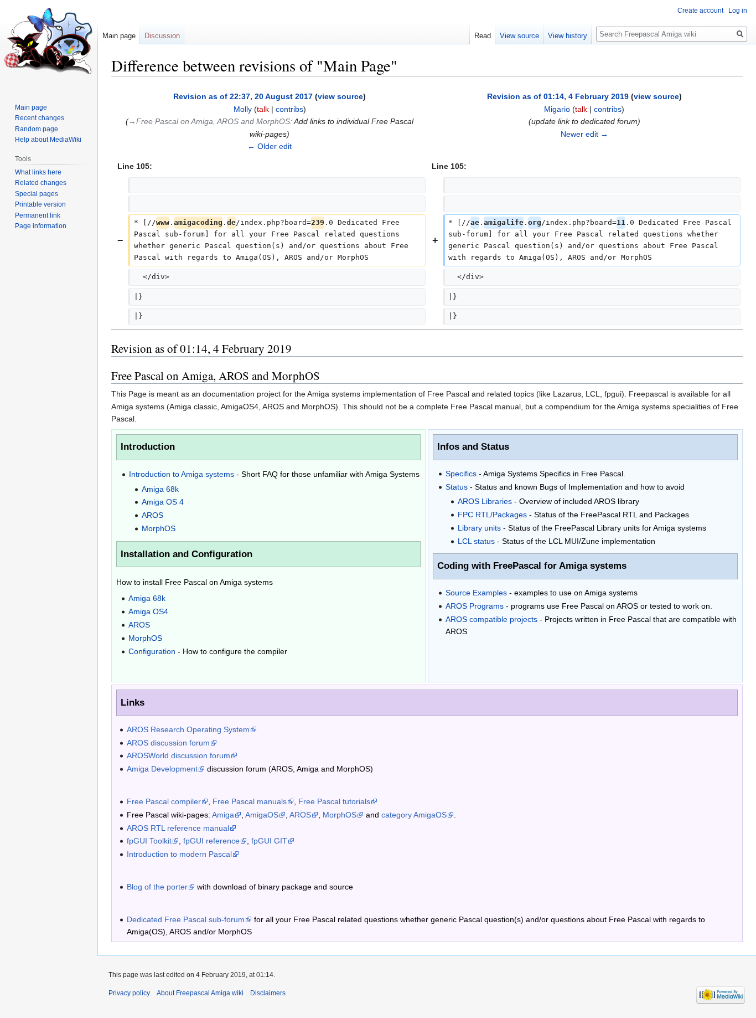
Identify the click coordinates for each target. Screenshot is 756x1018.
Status (457, 486)
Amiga (223, 814)
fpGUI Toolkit (149, 840)
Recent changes (39, 118)
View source (519, 36)
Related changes (40, 183)
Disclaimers (268, 993)
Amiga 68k (160, 489)
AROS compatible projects (491, 619)
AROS (152, 515)
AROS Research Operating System (188, 729)
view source (340, 96)
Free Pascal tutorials (334, 801)
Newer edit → (584, 134)
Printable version (40, 204)
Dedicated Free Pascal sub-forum (186, 919)
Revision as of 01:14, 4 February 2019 (558, 96)
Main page (119, 36)
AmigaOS (261, 814)
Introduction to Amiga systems (181, 474)
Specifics (461, 473)
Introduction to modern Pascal (179, 854)
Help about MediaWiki (48, 139)
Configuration (151, 651)
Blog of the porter (157, 886)
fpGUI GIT (269, 840)
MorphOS (158, 528)
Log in (737, 10)
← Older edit (269, 146)
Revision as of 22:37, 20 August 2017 (243, 96)
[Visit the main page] (48, 44)
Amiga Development (162, 768)
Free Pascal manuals (250, 801)
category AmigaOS (414, 814)
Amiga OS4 (148, 611)
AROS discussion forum (168, 742)
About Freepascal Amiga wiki (200, 993)
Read (482, 36)
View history (567, 36)
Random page (36, 129)
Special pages (36, 194)
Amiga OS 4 (163, 501)
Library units (479, 527)
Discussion (162, 36)
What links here (38, 172)
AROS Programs (475, 605)
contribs (289, 109)
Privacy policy (129, 993)
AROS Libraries (485, 501)
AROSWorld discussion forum (178, 755)
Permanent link (37, 215)
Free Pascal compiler (164, 801)
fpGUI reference (211, 840)
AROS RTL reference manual (178, 828)
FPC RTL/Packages (492, 514)
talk (263, 109)
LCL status (476, 541)
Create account (700, 10)
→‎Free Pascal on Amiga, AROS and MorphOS (209, 121)
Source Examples (476, 592)
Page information (40, 226)
